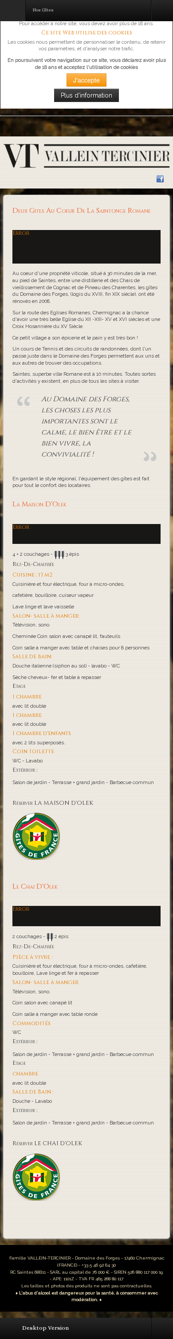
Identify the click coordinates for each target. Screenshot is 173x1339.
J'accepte (86, 79)
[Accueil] (86, 155)
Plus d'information (86, 95)
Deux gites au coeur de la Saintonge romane (81, 210)
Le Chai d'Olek (35, 886)
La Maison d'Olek (39, 504)
